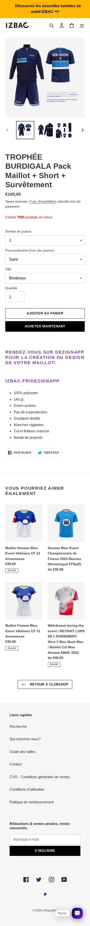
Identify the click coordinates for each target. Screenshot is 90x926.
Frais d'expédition (42, 201)
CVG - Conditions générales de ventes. (40, 777)
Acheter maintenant (45, 326)
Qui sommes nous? (25, 739)
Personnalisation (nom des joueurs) (29, 250)
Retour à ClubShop (49, 684)
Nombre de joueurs (18, 231)
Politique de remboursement (32, 802)
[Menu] (82, 25)
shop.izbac (50, 910)
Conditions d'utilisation (27, 789)
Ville (8, 269)
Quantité (11, 288)
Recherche (18, 726)
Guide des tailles (23, 752)
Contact (16, 764)
